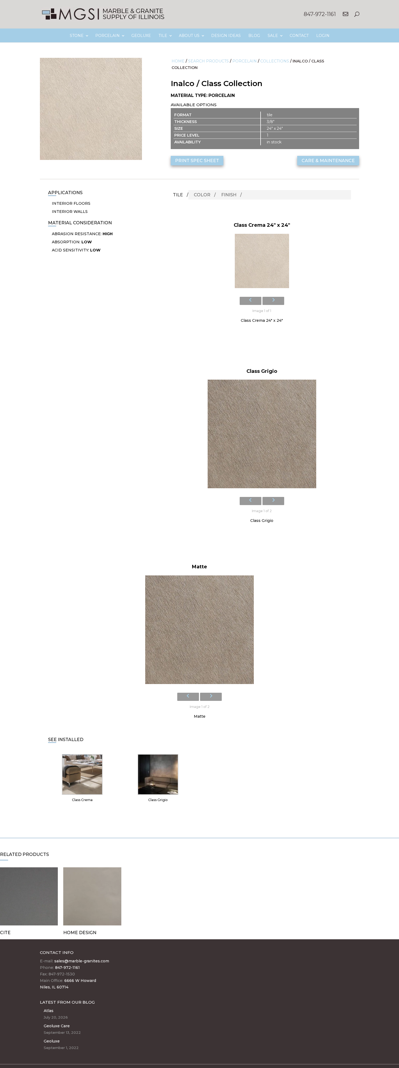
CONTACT (299, 35)
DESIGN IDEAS (226, 35)
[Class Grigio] (262, 436)
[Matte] (199, 631)
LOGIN (323, 35)
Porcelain (244, 61)
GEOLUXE (141, 35)
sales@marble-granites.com (81, 961)
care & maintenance (328, 160)
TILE (163, 35)
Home (178, 61)
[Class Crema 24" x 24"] (262, 262)
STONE (77, 35)
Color (202, 194)
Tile (178, 194)
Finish (228, 194)
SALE (273, 35)
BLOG (254, 35)
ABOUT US (189, 35)
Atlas (48, 1010)
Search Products (208, 61)
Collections (274, 61)
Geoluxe (52, 1041)
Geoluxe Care (57, 1025)
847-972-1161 (320, 14)
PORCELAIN (107, 35)
